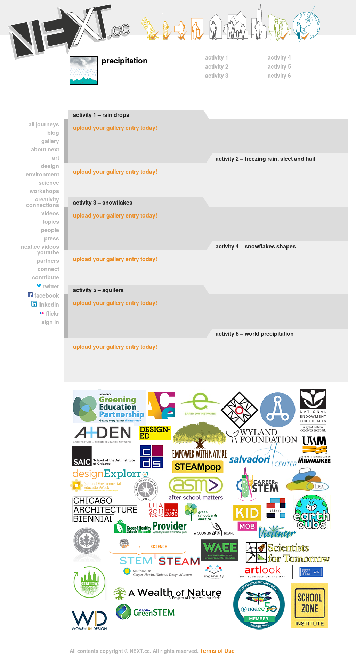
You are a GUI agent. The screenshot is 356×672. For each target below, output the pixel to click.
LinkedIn (48, 304)
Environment (42, 174)
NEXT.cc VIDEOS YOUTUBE (40, 249)
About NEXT (45, 149)
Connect (48, 269)
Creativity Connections (42, 202)
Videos (50, 213)
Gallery (50, 141)
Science (49, 183)
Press (51, 238)
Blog (53, 132)
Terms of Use (217, 651)
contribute (45, 277)
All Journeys (44, 124)
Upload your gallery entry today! (115, 128)
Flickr (51, 313)
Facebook (46, 295)
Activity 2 (216, 66)
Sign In (50, 322)
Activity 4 (279, 57)
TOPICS (51, 222)
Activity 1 (216, 57)
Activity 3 (216, 75)
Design (50, 166)
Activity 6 (279, 75)
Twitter (50, 286)
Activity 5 (279, 66)
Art (55, 157)
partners (48, 260)
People (50, 230)
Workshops (44, 191)
